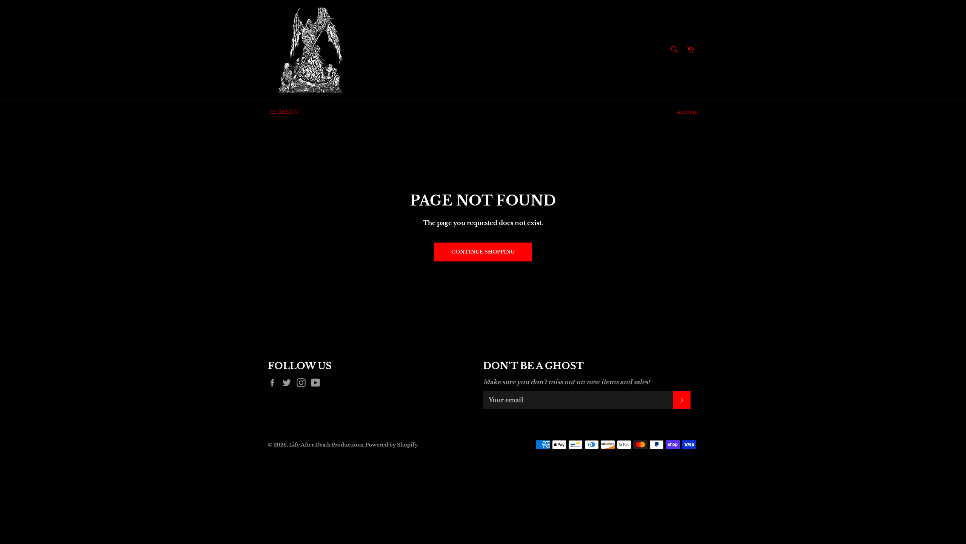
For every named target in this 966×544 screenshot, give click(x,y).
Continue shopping (483, 252)
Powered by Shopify (391, 445)
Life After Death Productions (326, 445)
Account (687, 112)
